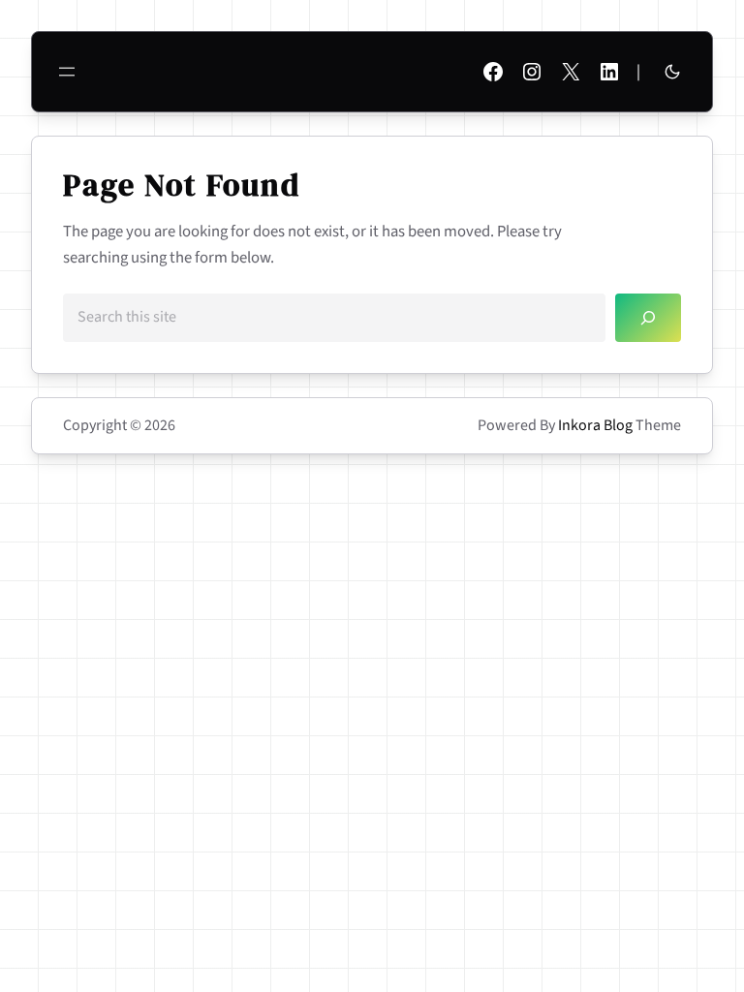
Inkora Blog (595, 425)
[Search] (648, 317)
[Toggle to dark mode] (672, 71)
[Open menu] (66, 71)
